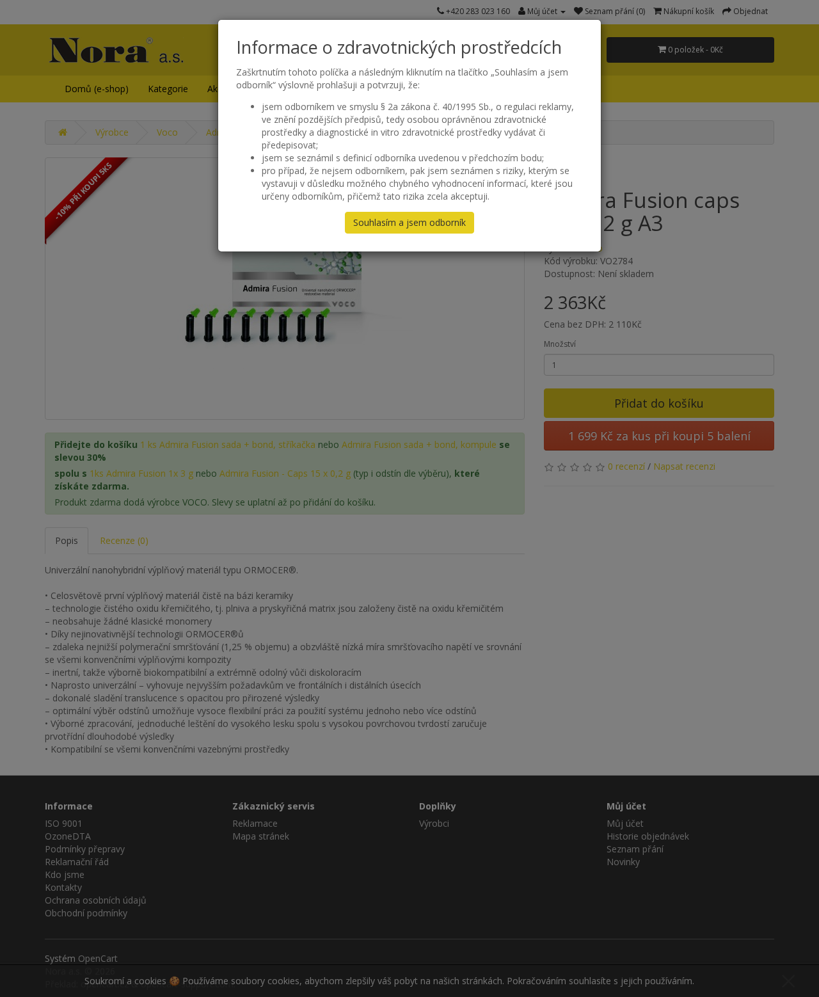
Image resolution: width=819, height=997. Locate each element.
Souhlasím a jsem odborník (409, 222)
